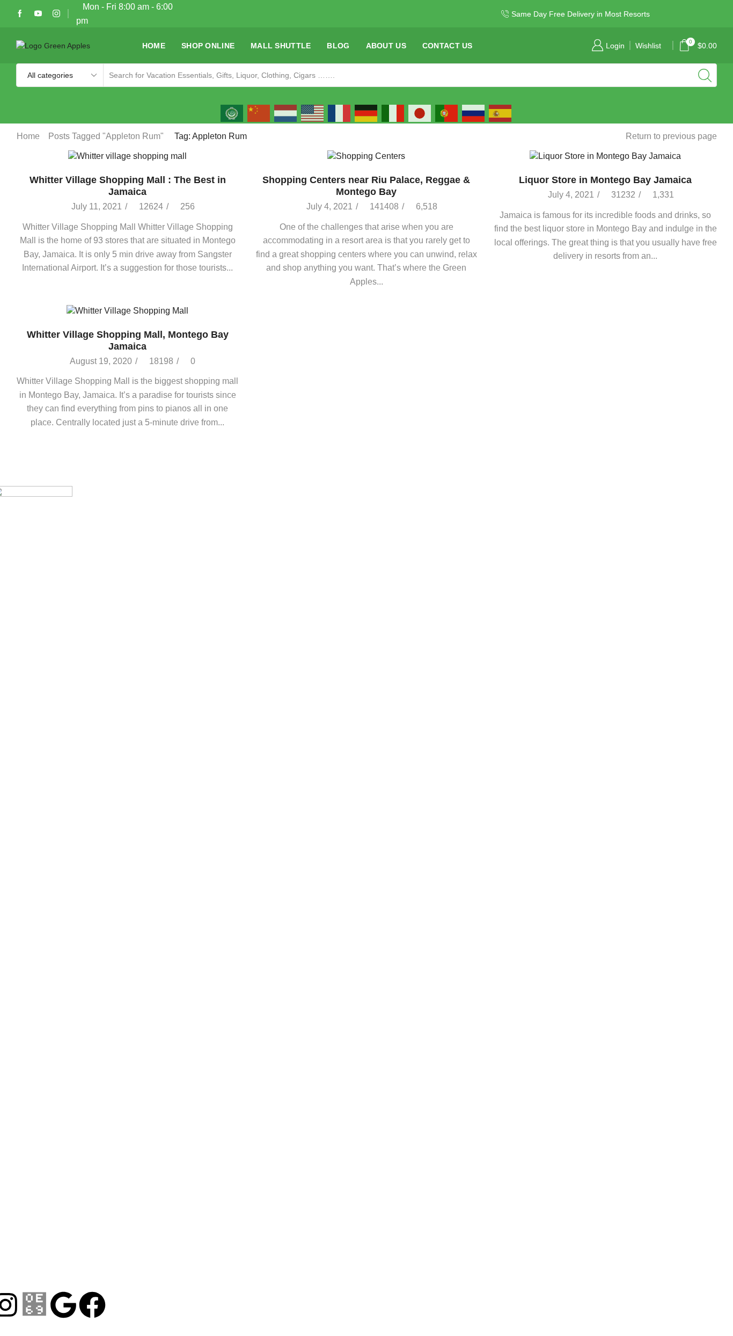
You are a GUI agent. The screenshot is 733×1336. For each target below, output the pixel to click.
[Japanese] (420, 112)
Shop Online (207, 45)
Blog (338, 45)
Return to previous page (671, 136)
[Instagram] (56, 14)
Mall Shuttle (281, 45)
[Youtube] (38, 14)
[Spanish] (500, 112)
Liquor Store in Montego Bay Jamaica (605, 180)
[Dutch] (286, 112)
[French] (339, 112)
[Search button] (705, 75)
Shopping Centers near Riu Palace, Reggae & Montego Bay (366, 186)
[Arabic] (232, 112)
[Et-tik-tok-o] (34, 1304)
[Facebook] (20, 14)
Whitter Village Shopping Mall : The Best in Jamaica (128, 186)
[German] (366, 112)
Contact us (447, 45)
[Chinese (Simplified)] (259, 112)
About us (386, 45)
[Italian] (393, 112)
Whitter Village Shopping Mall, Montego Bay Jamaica (128, 340)
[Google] (63, 1304)
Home (153, 45)
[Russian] (473, 112)
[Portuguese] (447, 112)
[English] (312, 112)
